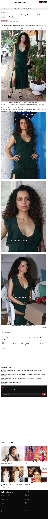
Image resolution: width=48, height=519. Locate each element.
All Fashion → (44, 442)
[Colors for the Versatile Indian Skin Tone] (35, 453)
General (2, 509)
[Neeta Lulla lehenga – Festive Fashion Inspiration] (35, 474)
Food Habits (3, 510)
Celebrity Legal (3, 503)
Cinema (26, 503)
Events (2, 502)
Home (2, 8)
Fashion (5, 8)
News (26, 502)
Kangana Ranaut (8, 332)
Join (44, 394)
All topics (26, 510)
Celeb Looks (27, 494)
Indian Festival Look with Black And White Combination (11, 462)
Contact (26, 509)
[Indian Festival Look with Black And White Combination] (12, 453)
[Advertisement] (24, 357)
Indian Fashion (20, 2)
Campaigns (27, 495)
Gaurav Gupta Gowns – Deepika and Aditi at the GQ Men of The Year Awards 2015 (12, 484)
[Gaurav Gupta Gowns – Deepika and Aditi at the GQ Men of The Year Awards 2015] (12, 474)
